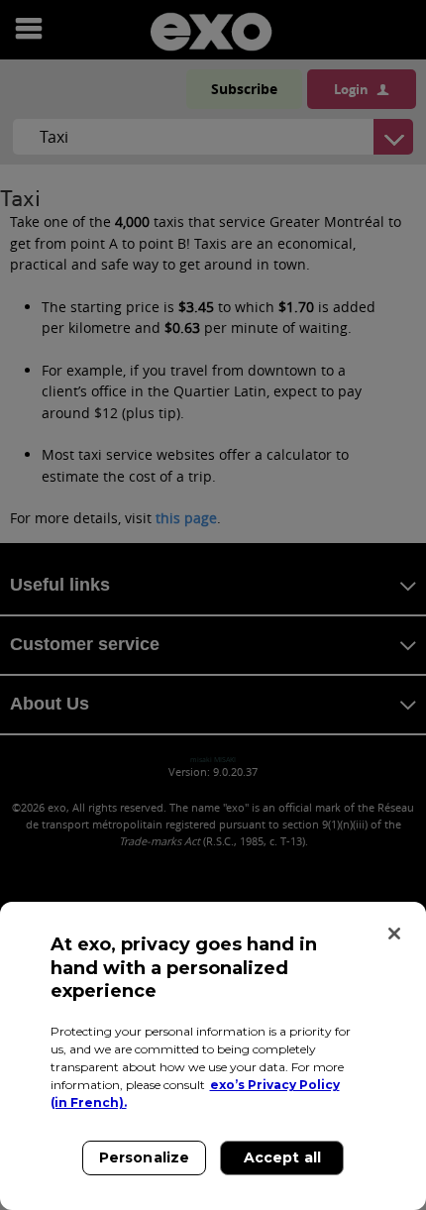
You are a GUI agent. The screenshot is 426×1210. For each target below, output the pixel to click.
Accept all (282, 1157)
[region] (213, 1056)
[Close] (394, 933)
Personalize (144, 1157)
